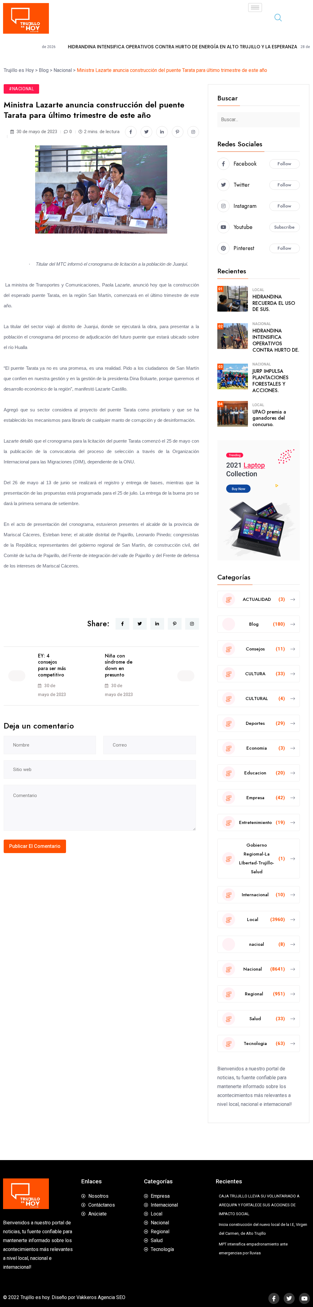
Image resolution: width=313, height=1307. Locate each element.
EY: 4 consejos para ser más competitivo (52, 665)
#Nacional (21, 88)
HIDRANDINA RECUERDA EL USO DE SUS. (273, 303)
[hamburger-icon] (255, 7)
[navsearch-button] (276, 18)
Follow (284, 163)
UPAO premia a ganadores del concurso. (269, 418)
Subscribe (284, 227)
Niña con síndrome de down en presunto (118, 665)
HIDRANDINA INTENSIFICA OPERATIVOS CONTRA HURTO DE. (275, 340)
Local (258, 290)
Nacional (261, 324)
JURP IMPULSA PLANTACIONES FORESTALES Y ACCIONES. (270, 381)
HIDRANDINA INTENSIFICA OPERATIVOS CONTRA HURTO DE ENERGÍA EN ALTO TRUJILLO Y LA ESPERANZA (147, 47)
